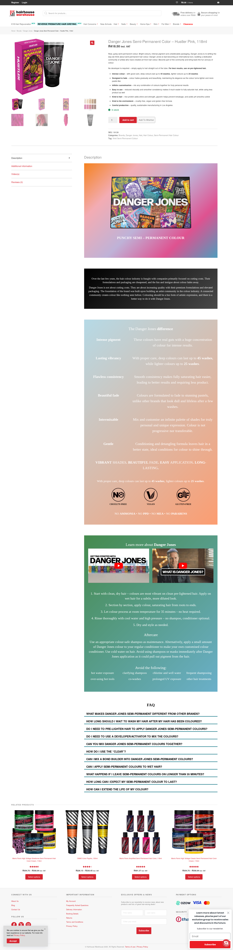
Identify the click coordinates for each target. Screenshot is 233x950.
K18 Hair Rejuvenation (23, 23)
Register (15, 2)
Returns (69, 918)
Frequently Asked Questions (77, 905)
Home (13, 31)
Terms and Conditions (74, 922)
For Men (165, 24)
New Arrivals (106, 24)
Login (24, 2)
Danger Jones (27, 31)
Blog (13, 905)
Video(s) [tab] (15, 174)
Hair (115, 24)
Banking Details (72, 913)
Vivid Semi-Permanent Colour (125, 138)
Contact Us (15, 909)
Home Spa (145, 24)
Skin (155, 24)
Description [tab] (16, 158)
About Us (15, 901)
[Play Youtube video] (118, 565)
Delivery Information (74, 909)
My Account (71, 901)
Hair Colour (148, 135)
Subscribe (144, 930)
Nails (123, 24)
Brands (176, 24)
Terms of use (130, 946)
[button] (92, 43)
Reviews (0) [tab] (17, 182)
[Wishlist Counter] (178, 2)
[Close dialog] (228, 912)
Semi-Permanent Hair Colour (166, 135)
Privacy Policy (72, 926)
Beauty (133, 24)
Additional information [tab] (21, 166)
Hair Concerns (89, 24)
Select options (34, 877)
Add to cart (128, 119)
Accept (13, 940)
